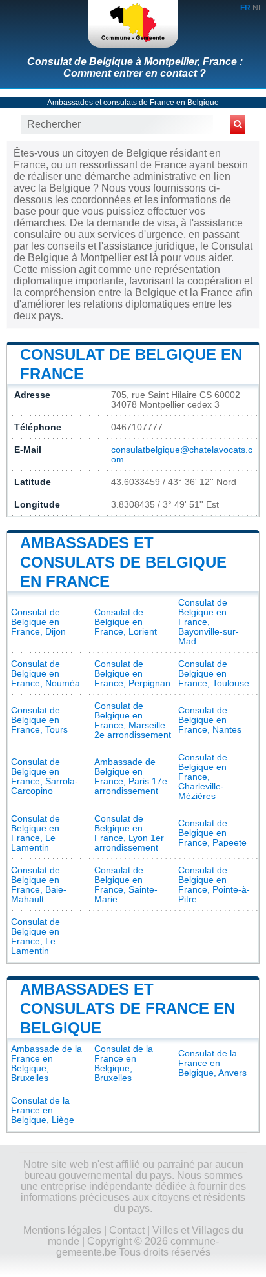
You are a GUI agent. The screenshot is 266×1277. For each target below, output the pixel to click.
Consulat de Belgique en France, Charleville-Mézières (202, 777)
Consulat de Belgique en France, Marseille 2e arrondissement (132, 720)
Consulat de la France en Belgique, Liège (42, 1110)
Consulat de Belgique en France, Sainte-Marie (126, 885)
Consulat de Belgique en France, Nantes (209, 720)
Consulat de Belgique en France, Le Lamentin (35, 833)
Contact (127, 1230)
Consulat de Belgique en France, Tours (39, 720)
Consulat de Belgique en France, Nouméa (45, 673)
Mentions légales (62, 1230)
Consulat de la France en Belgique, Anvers (212, 1063)
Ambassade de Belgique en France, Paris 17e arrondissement (130, 776)
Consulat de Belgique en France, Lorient (125, 622)
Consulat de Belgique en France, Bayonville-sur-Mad (208, 622)
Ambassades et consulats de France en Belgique (133, 102)
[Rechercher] (237, 124)
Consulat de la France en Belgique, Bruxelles (123, 1063)
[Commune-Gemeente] (133, 24)
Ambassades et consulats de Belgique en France (123, 562)
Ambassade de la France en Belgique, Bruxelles (46, 1063)
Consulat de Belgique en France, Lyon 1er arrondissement (129, 833)
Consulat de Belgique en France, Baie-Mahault (38, 885)
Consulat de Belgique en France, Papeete (212, 832)
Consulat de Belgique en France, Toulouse (213, 673)
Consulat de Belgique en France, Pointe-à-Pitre (214, 885)
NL (257, 7)
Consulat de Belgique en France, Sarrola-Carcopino (44, 776)
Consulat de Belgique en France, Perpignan (132, 673)
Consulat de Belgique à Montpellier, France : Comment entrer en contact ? (135, 67)
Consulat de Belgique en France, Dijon (38, 622)
